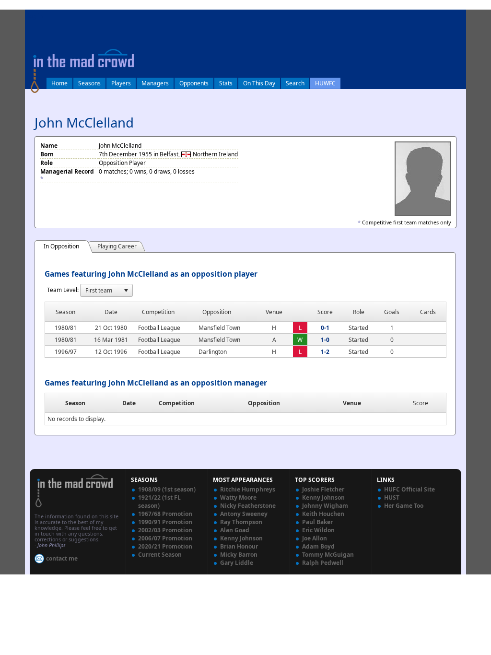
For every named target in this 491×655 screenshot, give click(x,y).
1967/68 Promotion (165, 514)
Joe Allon (314, 538)
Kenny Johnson (241, 538)
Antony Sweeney (244, 514)
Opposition (264, 403)
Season (75, 403)
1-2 (325, 352)
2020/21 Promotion (165, 546)
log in (35, 16)
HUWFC (325, 83)
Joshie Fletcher (323, 489)
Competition (177, 403)
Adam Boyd (318, 546)
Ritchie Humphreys (247, 489)
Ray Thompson (241, 522)
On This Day (259, 83)
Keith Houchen (323, 514)
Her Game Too (403, 506)
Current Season (160, 554)
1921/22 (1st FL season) (159, 501)
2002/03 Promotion (165, 530)
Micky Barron (238, 554)
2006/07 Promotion (165, 538)
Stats (226, 83)
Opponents (194, 83)
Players (121, 83)
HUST (391, 497)
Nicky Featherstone (248, 506)
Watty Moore (238, 497)
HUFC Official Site (409, 489)
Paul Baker (317, 522)
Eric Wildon (318, 530)
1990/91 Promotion (165, 522)
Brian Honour (239, 546)
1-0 (325, 340)
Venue (352, 403)
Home (59, 83)
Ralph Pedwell (322, 563)
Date (129, 403)
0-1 (325, 328)
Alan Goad (234, 530)
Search (295, 83)
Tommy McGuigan (328, 554)
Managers (155, 83)
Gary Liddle (236, 563)
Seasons (89, 83)
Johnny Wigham (325, 506)
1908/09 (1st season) (167, 489)
